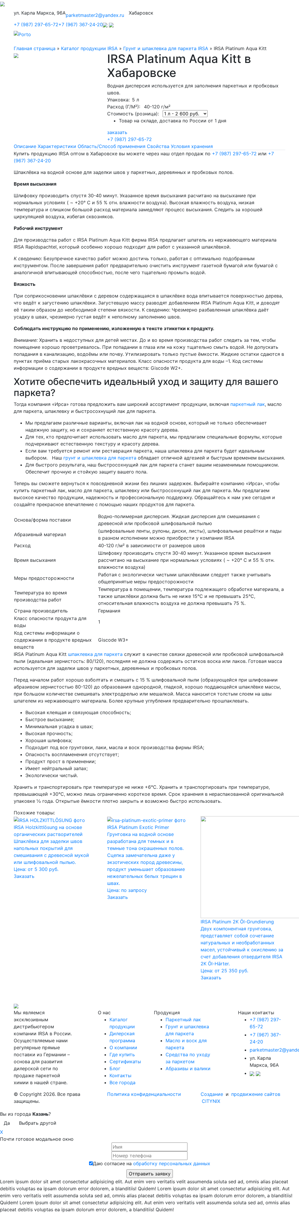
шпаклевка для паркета (95, 654)
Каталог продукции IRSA (89, 48)
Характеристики (57, 146)
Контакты (120, 1075)
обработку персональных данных (171, 1163)
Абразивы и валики (188, 1068)
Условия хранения (192, 146)
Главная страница (34, 48)
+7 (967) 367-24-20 (80, 24)
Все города (122, 1082)
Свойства (158, 146)
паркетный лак (247, 404)
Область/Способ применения (111, 146)
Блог (114, 1068)
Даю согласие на (151, 1163)
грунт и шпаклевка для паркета (99, 458)
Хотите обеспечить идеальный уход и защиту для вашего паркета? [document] (146, 387)
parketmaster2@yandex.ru (95, 15)
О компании (123, 1047)
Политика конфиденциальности (144, 1094)
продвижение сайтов (255, 1094)
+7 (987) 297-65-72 (36, 24)
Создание (213, 1094)
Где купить (122, 1054)
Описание (25, 146)
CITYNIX (211, 1101)
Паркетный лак (183, 1019)
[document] (149, 447)
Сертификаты (125, 1061)
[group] (149, 744)
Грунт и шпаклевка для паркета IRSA (165, 48)
